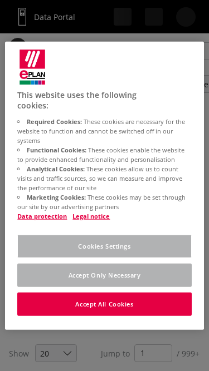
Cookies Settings (104, 246)
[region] (104, 185)
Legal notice (91, 216)
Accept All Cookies (104, 304)
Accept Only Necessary (105, 275)
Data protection (42, 216)
